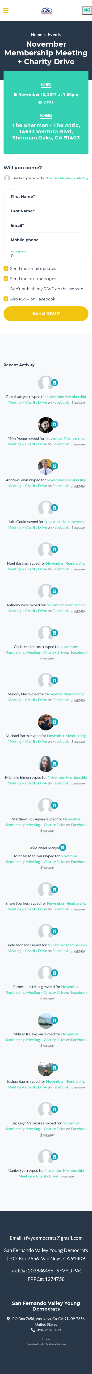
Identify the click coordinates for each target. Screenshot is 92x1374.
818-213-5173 (49, 1330)
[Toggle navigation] (5, 10)
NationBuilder (56, 1344)
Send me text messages (33, 278)
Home (36, 34)
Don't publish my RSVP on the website (46, 288)
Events (54, 34)
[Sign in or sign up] (87, 10)
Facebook (60, 402)
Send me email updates (33, 268)
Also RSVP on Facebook (32, 299)
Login (46, 1339)
